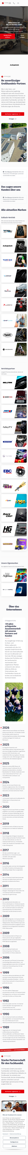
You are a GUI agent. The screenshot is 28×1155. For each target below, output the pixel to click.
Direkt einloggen (22, 36)
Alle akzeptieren (14, 1137)
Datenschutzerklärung (15, 1134)
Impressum (5, 1134)
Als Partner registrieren (12, 114)
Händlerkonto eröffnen (7, 36)
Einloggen (12, 119)
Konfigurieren (14, 1142)
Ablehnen (14, 1146)
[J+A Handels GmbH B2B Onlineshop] (7, 3)
